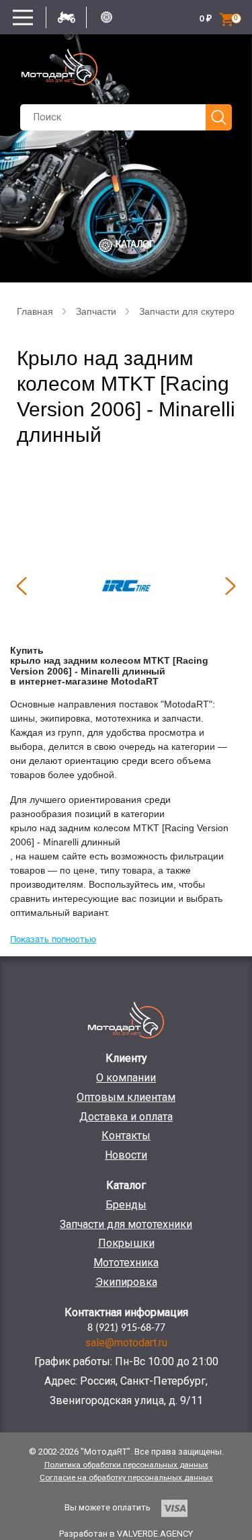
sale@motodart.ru (126, 1342)
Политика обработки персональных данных (126, 1464)
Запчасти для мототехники (126, 1224)
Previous (21, 586)
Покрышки (126, 1243)
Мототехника (126, 1262)
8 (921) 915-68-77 (126, 1328)
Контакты (126, 1135)
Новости (126, 1155)
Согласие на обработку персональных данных (126, 1477)
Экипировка (126, 1282)
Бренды (126, 1204)
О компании (126, 1077)
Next (230, 586)
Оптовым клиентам (126, 1097)
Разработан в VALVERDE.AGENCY (126, 1534)
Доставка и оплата (126, 1116)
